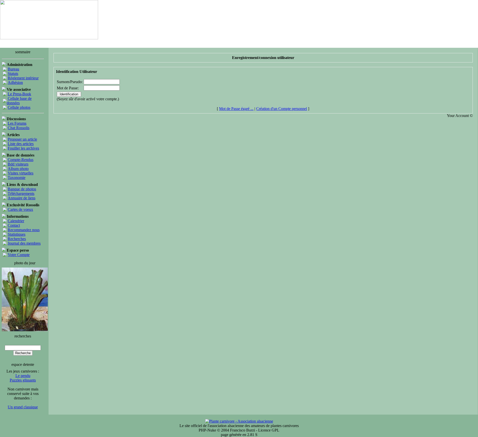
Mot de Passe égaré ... (236, 109)
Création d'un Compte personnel (281, 109)
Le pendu (22, 376)
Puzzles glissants (23, 380)
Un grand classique (23, 407)
